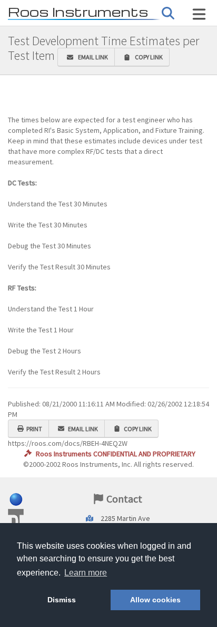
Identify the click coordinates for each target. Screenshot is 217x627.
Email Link (92, 57)
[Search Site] (199, 14)
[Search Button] (168, 13)
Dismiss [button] (61, 599)
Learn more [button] (85, 572)
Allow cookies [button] (155, 599)
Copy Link (148, 57)
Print (34, 429)
